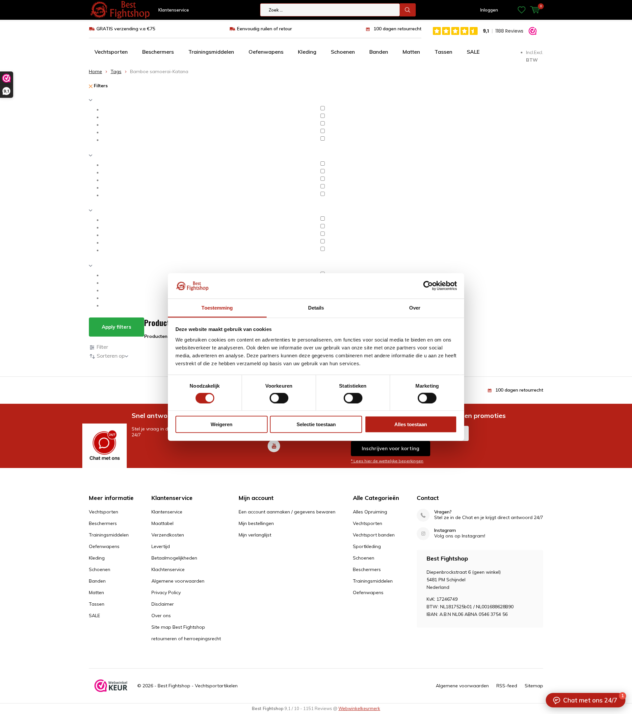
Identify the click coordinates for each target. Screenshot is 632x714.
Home (95, 71)
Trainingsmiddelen (211, 51)
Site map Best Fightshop (178, 627)
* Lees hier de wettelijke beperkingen (387, 460)
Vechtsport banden (374, 535)
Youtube (274, 446)
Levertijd (160, 546)
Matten (411, 51)
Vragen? (443, 512)
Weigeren (221, 424)
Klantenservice (173, 10)
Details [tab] (316, 307)
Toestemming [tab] (217, 307)
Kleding (307, 51)
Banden (378, 51)
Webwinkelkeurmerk (359, 708)
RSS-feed (506, 686)
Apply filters (116, 327)
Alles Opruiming (370, 512)
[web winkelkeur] (111, 685)
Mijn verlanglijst (255, 535)
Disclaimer (162, 604)
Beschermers (158, 51)
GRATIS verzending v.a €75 (125, 29)
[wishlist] (521, 10)
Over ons (161, 615)
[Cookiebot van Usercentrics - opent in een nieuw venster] (428, 286)
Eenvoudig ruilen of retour (264, 29)
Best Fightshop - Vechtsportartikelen (198, 686)
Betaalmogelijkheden (174, 558)
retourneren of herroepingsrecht (186, 639)
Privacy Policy (166, 592)
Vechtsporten (111, 51)
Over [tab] (414, 307)
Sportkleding (367, 546)
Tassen (443, 51)
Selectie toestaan (316, 424)
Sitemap (534, 686)
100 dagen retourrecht (397, 29)
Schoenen (343, 51)
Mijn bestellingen (256, 523)
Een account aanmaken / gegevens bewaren (287, 512)
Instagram (445, 530)
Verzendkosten (167, 535)
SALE (473, 51)
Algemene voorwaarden (177, 581)
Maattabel (162, 523)
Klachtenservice (168, 569)
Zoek (408, 9)
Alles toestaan (410, 424)
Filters (100, 86)
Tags (116, 71)
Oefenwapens (266, 51)
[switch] (279, 398)
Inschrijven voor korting (390, 448)
